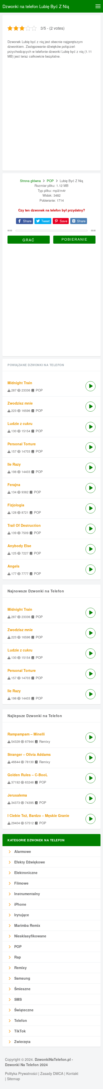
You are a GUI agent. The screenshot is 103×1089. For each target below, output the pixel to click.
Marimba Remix (26, 925)
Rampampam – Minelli (26, 733)
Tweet (45, 221)
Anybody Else (19, 545)
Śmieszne (21, 988)
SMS (17, 999)
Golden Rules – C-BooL (28, 774)
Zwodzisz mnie (20, 403)
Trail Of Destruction (24, 525)
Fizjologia (16, 504)
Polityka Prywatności (21, 1073)
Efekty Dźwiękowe (29, 861)
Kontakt (72, 1073)
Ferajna (14, 484)
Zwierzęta (21, 1041)
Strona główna (30, 180)
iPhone (19, 904)
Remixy (20, 967)
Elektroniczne (25, 872)
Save (63, 221)
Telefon (20, 1020)
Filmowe (20, 883)
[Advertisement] (51, 114)
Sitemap (13, 1078)
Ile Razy (14, 464)
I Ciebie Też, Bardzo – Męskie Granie (38, 815)
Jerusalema (17, 795)
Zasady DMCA (51, 1073)
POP (50, 180)
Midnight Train (20, 382)
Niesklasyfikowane (29, 935)
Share (27, 221)
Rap (17, 957)
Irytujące (21, 914)
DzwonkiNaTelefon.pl (53, 1059)
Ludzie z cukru (20, 423)
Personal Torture (22, 443)
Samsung (21, 978)
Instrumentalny (26, 893)
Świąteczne (23, 1009)
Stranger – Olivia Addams (29, 754)
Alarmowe (22, 851)
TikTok (19, 1030)
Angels (14, 566)
